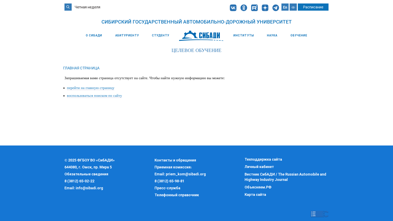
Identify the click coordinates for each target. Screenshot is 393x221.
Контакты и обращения (175, 160)
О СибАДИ (94, 35)
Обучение (298, 35)
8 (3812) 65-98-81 (169, 181)
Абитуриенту (127, 35)
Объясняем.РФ (258, 187)
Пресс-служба (167, 188)
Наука (272, 35)
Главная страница (81, 68)
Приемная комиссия (173, 167)
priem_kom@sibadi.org (186, 174)
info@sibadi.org (89, 188)
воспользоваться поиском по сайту (94, 96)
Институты (243, 35)
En (285, 7)
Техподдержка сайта (263, 159)
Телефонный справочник (177, 195)
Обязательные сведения (86, 174)
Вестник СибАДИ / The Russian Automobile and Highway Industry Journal (285, 177)
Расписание (313, 7)
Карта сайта (255, 194)
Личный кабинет (259, 167)
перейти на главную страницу (90, 88)
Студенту (160, 35)
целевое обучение (196, 50)
